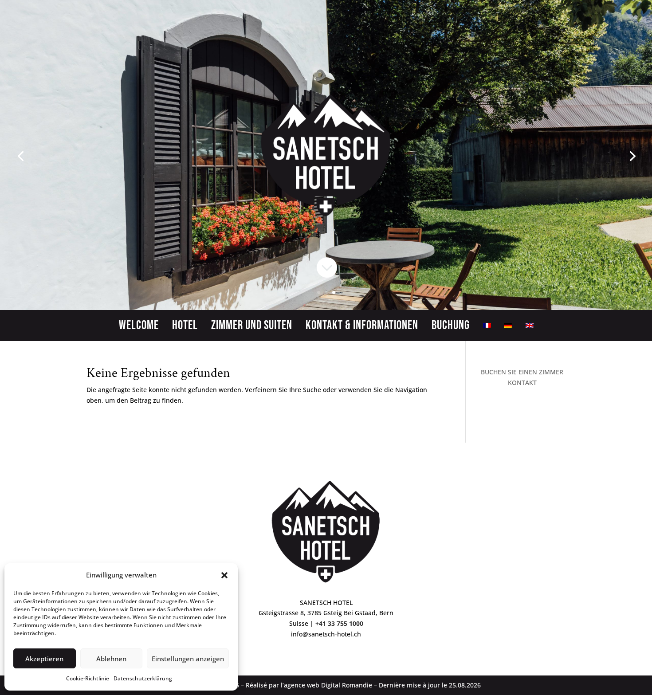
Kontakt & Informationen (362, 327)
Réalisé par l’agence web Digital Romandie (309, 685)
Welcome (139, 327)
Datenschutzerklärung (143, 678)
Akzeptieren (44, 658)
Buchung (451, 327)
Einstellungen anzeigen (188, 658)
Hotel (185, 327)
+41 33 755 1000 (339, 623)
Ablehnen (111, 658)
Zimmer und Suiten (251, 327)
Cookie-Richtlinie (87, 678)
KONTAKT (522, 382)
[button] (224, 575)
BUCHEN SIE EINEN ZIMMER (522, 372)
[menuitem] (487, 327)
